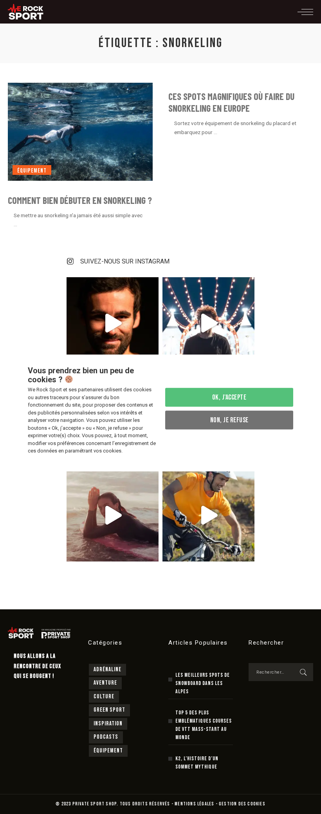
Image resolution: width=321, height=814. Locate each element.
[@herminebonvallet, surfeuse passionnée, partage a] (113, 515)
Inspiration (108, 723)
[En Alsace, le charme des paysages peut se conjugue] (208, 515)
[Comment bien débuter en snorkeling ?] (80, 132)
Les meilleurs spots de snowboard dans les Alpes (202, 683)
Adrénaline (107, 669)
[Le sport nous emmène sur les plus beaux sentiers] (113, 323)
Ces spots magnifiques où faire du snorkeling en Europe (231, 102)
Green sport (109, 710)
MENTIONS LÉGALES (194, 804)
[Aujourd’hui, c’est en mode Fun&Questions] (208, 323)
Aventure (105, 683)
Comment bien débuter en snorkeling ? (80, 200)
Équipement (32, 170)
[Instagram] (70, 261)
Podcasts (106, 737)
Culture (104, 696)
